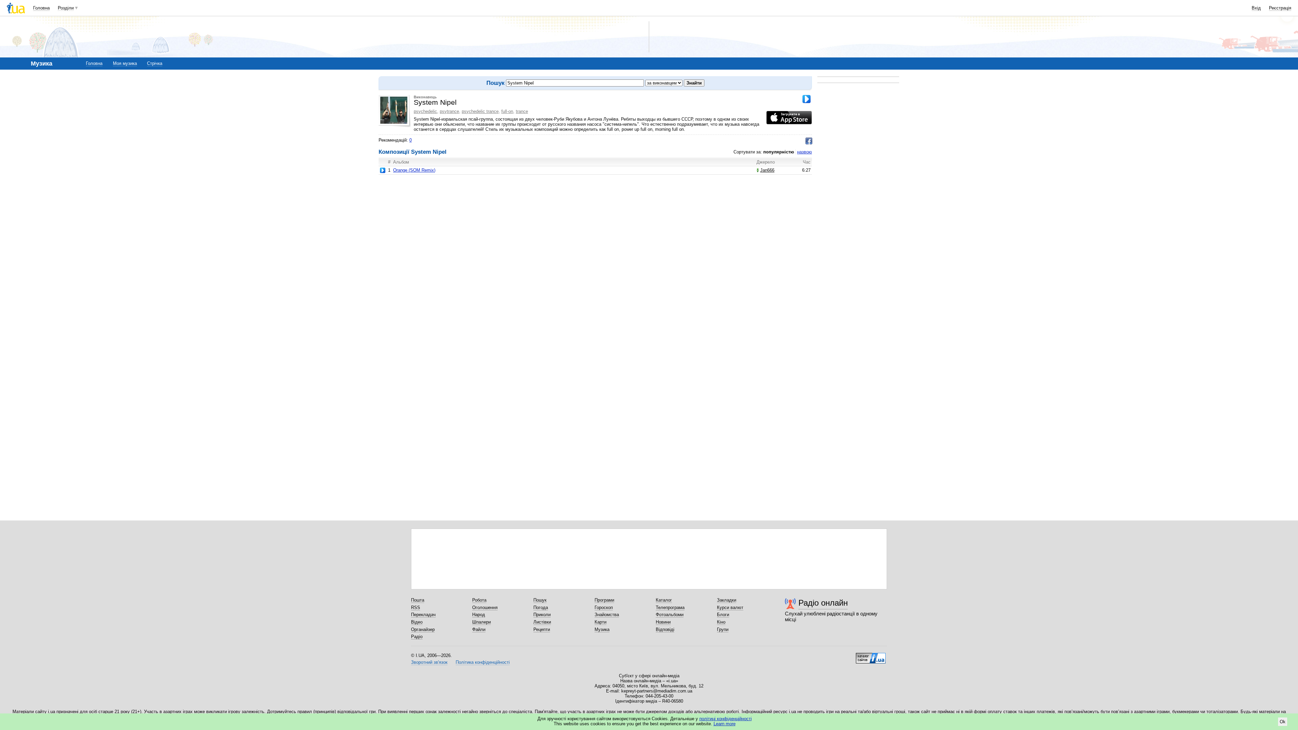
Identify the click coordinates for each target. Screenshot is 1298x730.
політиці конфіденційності (725, 718)
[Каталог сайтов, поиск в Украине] (871, 655)
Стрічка (154, 63)
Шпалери (481, 622)
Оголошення (485, 607)
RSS (415, 607)
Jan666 (767, 170)
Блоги (723, 614)
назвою (804, 151)
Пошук (540, 600)
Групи (722, 629)
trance (522, 111)
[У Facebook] (809, 141)
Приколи (542, 614)
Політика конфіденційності (483, 662)
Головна (41, 7)
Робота (479, 600)
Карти (600, 622)
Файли (478, 629)
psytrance (449, 111)
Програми (604, 600)
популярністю (778, 151)
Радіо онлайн (823, 602)
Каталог (664, 600)
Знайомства (607, 614)
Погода (540, 607)
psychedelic (425, 111)
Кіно (721, 622)
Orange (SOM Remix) (414, 170)
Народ (478, 614)
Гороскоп (604, 607)
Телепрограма (670, 607)
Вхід (1256, 7)
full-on (507, 111)
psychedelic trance (480, 111)
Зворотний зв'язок (429, 662)
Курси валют (730, 607)
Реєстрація (1280, 7)
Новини (663, 622)
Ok (1282, 721)
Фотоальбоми (669, 614)
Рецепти (541, 629)
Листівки (542, 622)
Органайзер (423, 629)
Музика (602, 629)
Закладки (726, 600)
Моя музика (125, 63)
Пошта (417, 600)
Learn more (725, 723)
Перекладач (423, 614)
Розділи (66, 7)
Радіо (417, 636)
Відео (417, 622)
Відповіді (665, 629)
